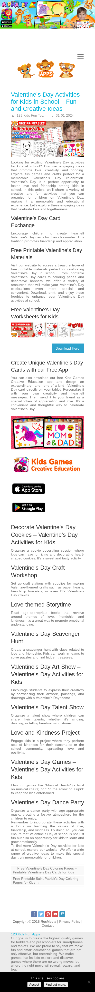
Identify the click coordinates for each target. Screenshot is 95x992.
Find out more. (56, 984)
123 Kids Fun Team (31, 115)
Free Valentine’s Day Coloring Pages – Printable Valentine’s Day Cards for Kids (45, 870)
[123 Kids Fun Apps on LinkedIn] (62, 914)
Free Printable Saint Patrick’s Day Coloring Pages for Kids (45, 880)
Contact (48, 925)
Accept (34, 984)
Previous (5, 13)
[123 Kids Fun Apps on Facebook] (34, 914)
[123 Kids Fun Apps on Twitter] (41, 914)
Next (90, 13)
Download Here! (68, 348)
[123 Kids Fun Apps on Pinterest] (48, 914)
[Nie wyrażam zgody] (88, 982)
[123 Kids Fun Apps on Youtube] (55, 914)
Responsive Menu (80, 56)
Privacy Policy (69, 921)
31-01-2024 (64, 115)
